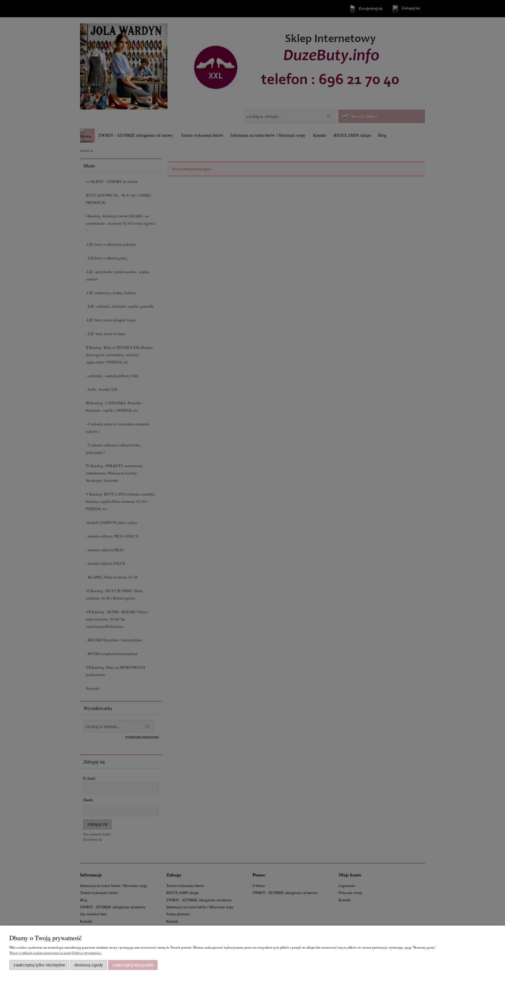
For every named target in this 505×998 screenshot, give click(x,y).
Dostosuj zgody (88, 964)
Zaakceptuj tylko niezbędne (39, 964)
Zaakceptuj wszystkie (132, 964)
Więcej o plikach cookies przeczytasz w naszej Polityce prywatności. (55, 952)
